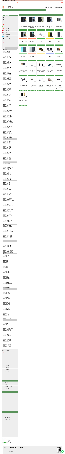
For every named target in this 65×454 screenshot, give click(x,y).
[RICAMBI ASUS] (3, 21)
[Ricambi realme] (3, 46)
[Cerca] (62, 10)
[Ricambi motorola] (3, 38)
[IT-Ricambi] (7, 8)
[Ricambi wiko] (3, 356)
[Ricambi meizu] (3, 36)
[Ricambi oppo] (3, 44)
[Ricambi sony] (3, 350)
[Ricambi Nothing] (3, 361)
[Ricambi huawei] (3, 28)
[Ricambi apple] (3, 19)
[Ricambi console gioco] (3, 23)
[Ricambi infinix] (3, 367)
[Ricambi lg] (3, 32)
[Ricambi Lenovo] (3, 30)
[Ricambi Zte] (3, 360)
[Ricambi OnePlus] (3, 42)
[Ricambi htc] (3, 26)
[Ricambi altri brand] (3, 17)
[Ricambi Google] (3, 24)
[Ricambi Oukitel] (3, 363)
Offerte (39, 10)
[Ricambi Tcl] (3, 352)
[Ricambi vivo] (3, 354)
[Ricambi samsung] (3, 48)
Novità (43, 10)
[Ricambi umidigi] (3, 365)
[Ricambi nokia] (3, 40)
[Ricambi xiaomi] (3, 358)
